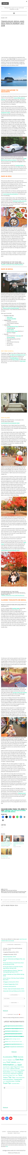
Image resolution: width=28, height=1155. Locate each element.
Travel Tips (9, 892)
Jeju (9, 890)
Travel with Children (14, 892)
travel (4, 1081)
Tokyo (13, 1077)
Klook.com (5, 1010)
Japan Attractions (6, 1067)
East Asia (7, 890)
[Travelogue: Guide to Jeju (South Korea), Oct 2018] (18, 838)
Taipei (16, 1075)
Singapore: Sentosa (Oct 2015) (11, 982)
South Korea (15, 890)
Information (8, 1064)
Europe (4, 1062)
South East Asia (6, 1073)
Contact (4, 1131)
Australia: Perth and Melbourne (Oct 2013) (14, 991)
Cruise (13, 1059)
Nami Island (9, 317)
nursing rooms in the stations (20, 692)
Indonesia (18, 1062)
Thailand (5, 1077)
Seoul (11, 890)
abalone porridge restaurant (19, 201)
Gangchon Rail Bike (11, 318)
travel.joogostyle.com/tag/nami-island (10, 423)
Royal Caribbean (7, 1071)
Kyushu (4, 1068)
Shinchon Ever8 (22, 793)
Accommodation (8, 1057)
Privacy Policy (16, 1133)
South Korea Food (16, 891)
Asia (15, 1056)
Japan (19, 1065)
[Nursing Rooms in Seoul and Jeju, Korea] (6, 851)
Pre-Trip (18, 1070)
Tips (9, 1077)
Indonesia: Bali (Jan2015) (10, 986)
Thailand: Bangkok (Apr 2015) (11, 984)
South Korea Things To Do (9, 1075)
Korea (6, 891)
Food (8, 1062)
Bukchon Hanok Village (12, 331)
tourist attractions (8, 1079)
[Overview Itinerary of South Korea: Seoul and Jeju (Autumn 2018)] (6, 838)
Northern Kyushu (6, 1070)
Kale (9, 1152)
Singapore (20, 1071)
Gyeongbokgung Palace (12, 326)
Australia (20, 1057)
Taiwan (20, 1075)
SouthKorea (5, 892)
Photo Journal (13, 1070)
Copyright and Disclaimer (13, 1131)
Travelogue (23, 892)
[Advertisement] (14, 42)
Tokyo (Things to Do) (20, 1077)
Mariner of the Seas (15, 1068)
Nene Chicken (15, 359)
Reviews (22, 1070)
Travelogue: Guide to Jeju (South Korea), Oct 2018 (18, 844)
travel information (10, 1081)
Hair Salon (18, 335)
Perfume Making (11, 337)
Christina (6, 889)
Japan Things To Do (15, 1067)
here (7, 1146)
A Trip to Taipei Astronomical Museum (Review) (13, 901)
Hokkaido (13, 1062)
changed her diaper (5, 112)
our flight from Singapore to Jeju (17, 354)
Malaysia (8, 1068)
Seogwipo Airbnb (19, 165)
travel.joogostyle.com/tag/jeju (10, 194)
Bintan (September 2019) (10, 956)
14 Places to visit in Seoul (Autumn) (11, 899)
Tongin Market (10, 329)
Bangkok (10, 1059)
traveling (19, 892)
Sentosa (12, 1071)
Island (15, 1065)
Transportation (18, 1079)
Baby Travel (5, 1059)
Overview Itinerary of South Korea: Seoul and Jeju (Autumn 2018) (6, 844)
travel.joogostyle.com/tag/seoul (12, 595)
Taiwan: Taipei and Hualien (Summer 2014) (14, 988)
